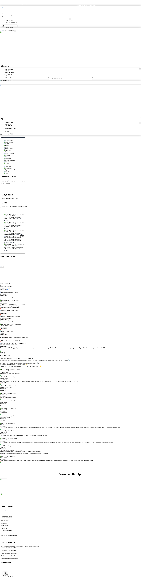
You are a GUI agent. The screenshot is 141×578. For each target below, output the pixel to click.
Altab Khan (3, 424)
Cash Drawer (8, 143)
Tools (6, 173)
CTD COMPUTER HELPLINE (8, 345)
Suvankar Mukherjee (5, 318)
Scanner (7, 163)
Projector (7, 161)
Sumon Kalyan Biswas (6, 387)
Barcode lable (8, 140)
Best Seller (9, 20)
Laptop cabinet (9, 155)
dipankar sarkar (4, 409)
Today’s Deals (10, 19)
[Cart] (9, 26)
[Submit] (3, 15)
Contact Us (7, 77)
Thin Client (8, 166)
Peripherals (8, 158)
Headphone (8, 150)
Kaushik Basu (3, 394)
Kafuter (7, 152)
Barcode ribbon (9, 142)
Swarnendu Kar (4, 439)
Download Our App (70, 474)
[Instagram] (5, 510)
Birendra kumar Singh (5, 370)
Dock (6, 147)
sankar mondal (4, 402)
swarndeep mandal (5, 417)
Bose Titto (2, 352)
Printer (7, 171)
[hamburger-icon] (70, 19)
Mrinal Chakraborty (5, 301)
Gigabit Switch (9, 148)
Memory (7, 157)
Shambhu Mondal (4, 312)
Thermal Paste (9, 165)
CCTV (7, 145)
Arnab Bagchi (3, 432)
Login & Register (8, 75)
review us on (3, 289)
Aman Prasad (3, 457)
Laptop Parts (8, 168)
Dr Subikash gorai (4, 294)
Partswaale (3, 2)
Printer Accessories (10, 160)
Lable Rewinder (9, 153)
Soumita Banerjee (4, 378)
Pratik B (2, 333)
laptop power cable (10, 170)
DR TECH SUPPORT (6, 325)
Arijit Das (2, 447)
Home (3, 198)
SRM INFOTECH (5, 283)
